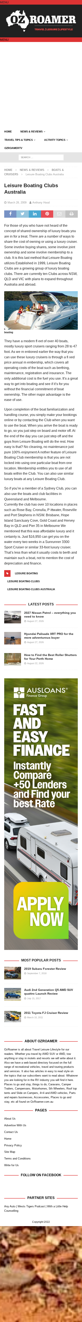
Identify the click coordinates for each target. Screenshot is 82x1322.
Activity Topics (54, 140)
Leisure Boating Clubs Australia (31, 589)
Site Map (9, 1151)
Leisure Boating (26, 573)
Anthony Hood (41, 202)
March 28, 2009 (17, 202)
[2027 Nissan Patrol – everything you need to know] (12, 617)
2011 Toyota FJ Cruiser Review (46, 1012)
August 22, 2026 (35, 663)
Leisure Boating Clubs (23, 581)
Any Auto (9, 1206)
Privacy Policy (13, 1145)
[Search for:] (41, 157)
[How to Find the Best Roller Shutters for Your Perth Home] (12, 659)
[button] (4, 2)
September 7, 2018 (36, 973)
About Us (10, 1118)
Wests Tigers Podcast (31, 1206)
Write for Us (11, 1165)
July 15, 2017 (34, 998)
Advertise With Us (15, 1125)
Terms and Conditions (17, 1158)
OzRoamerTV (13, 148)
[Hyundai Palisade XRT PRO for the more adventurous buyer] (12, 638)
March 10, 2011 (35, 1017)
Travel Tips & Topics (18, 140)
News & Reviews (31, 131)
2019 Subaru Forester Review (45, 968)
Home (8, 131)
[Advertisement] (41, 85)
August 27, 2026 (35, 621)
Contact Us (11, 1132)
